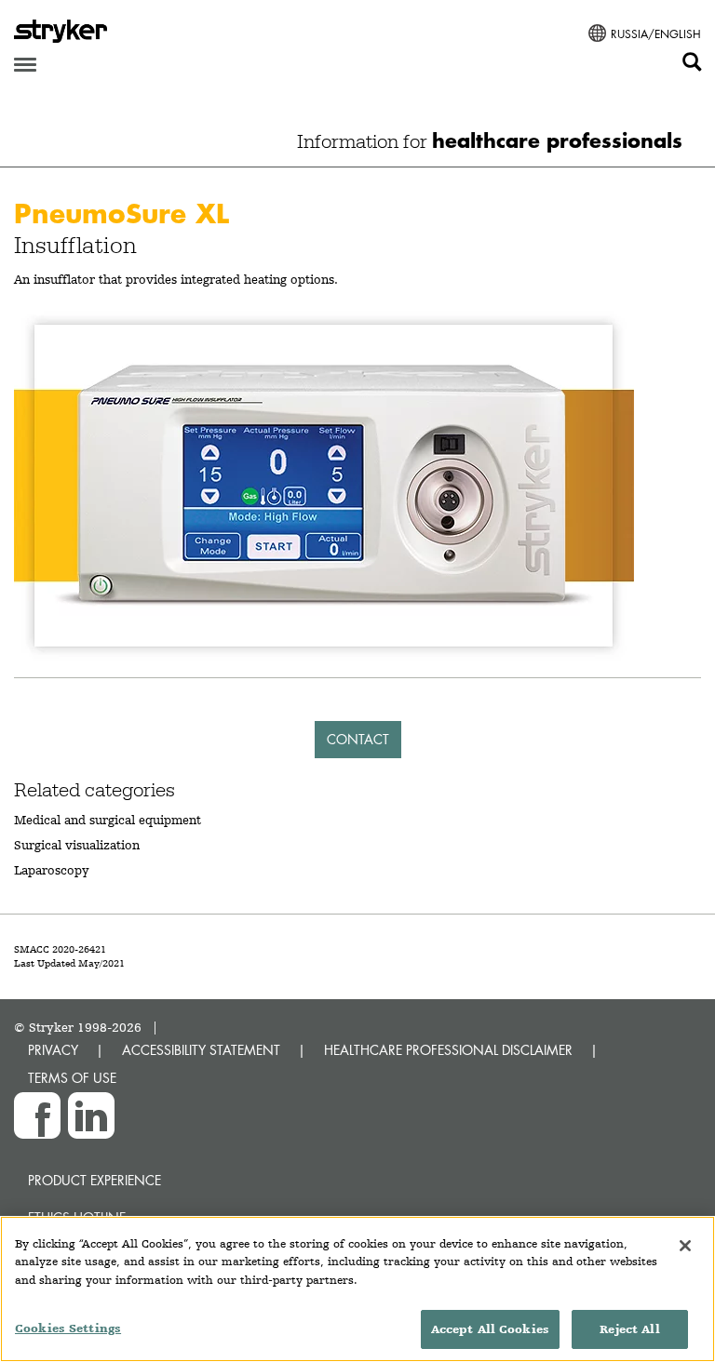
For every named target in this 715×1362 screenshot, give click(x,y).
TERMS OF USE (72, 1078)
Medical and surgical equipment (107, 819)
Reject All (629, 1329)
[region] (357, 1289)
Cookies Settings (68, 1328)
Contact (358, 739)
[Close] (685, 1245)
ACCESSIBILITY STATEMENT (201, 1050)
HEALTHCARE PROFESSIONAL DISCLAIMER (448, 1050)
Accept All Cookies (490, 1329)
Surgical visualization (77, 844)
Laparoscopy (51, 869)
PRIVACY (53, 1050)
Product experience (94, 1180)
